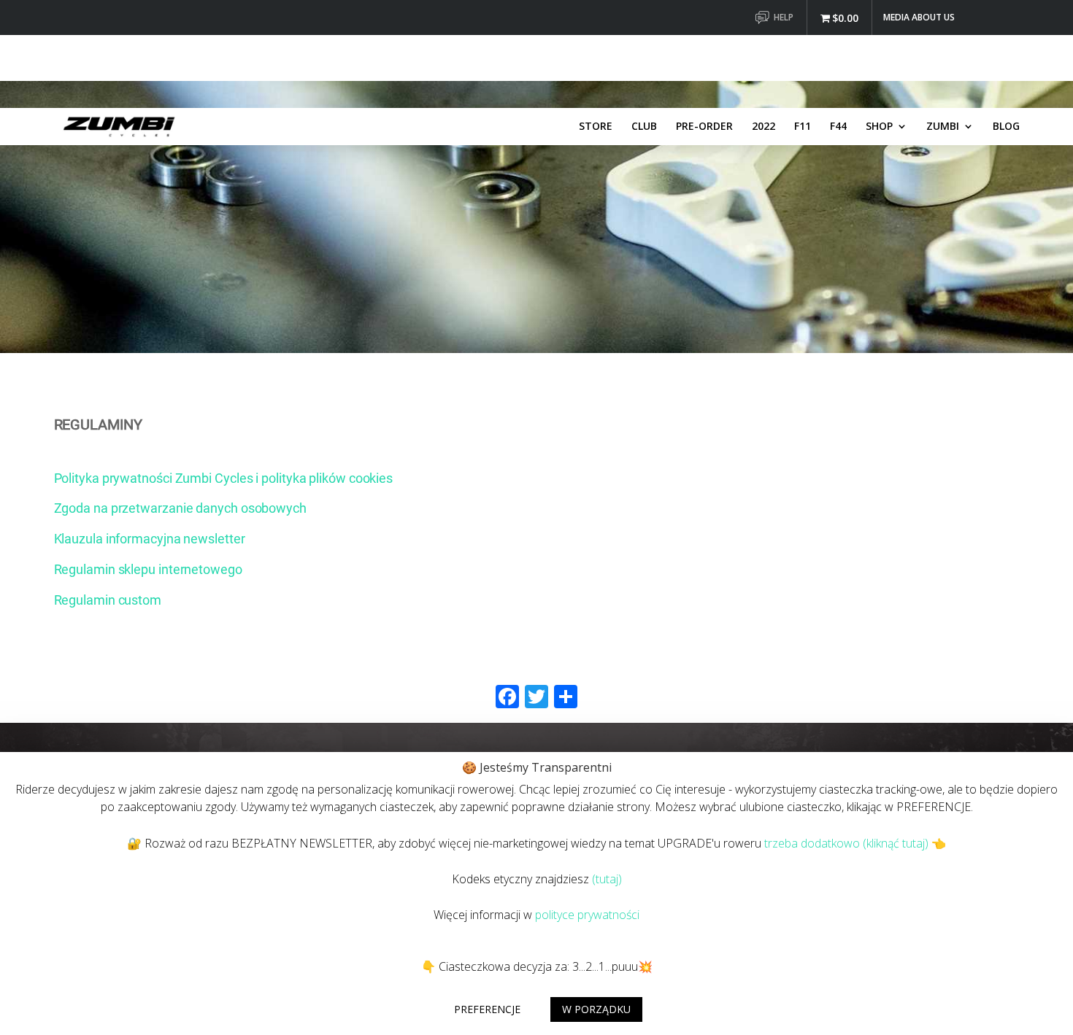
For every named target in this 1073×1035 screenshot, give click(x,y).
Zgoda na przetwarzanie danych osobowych (180, 508)
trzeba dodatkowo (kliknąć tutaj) (846, 843)
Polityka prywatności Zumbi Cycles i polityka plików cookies (223, 478)
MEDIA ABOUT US (919, 18)
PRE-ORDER (704, 127)
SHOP (879, 127)
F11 (802, 127)
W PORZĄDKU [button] (596, 1009)
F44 (838, 127)
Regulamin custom (108, 600)
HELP (783, 18)
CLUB (644, 127)
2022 (763, 127)
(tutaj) (607, 879)
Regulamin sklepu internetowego (148, 569)
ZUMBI (942, 127)
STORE (595, 127)
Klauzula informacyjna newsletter (149, 538)
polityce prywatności (587, 915)
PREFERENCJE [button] (487, 1009)
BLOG (1006, 127)
